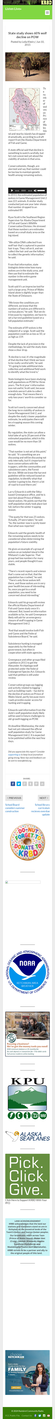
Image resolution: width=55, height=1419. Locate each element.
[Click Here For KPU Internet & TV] (27, 1098)
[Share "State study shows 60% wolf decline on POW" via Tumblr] (30, 784)
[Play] (12, 190)
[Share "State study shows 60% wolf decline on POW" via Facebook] (13, 784)
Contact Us (27, 1415)
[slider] (41, 190)
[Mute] (35, 190)
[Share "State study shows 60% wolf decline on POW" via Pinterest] (36, 784)
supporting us (14, 754)
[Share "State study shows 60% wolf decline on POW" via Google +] (25, 784)
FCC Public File (12, 1415)
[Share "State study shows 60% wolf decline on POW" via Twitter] (19, 784)
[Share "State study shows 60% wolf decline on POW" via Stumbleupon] (42, 784)
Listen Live (12, 8)
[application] (27, 191)
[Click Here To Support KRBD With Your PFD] (27, 1176)
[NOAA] (27, 972)
